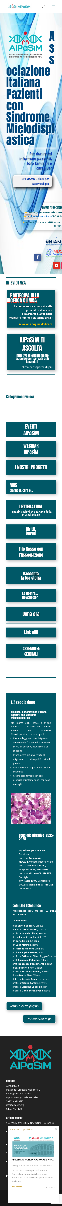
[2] (52, 1189)
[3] (54, 1189)
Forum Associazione (36, 1165)
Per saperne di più (39, 1019)
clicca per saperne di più (37, 367)
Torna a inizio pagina (24, 1006)
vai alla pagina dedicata (37, 324)
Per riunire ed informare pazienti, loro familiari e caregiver (35, 161)
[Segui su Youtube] (56, 265)
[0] (46, 1189)
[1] (49, 1189)
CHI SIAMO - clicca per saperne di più (35, 181)
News (49, 1165)
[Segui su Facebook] (37, 257)
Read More (17, 1186)
